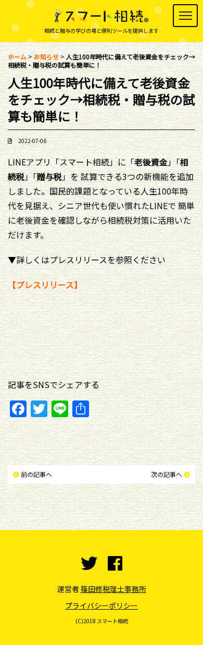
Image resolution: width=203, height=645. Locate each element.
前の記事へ (36, 474)
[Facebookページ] (115, 563)
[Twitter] (89, 563)
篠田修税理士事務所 (113, 589)
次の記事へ (166, 474)
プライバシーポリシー (101, 605)
